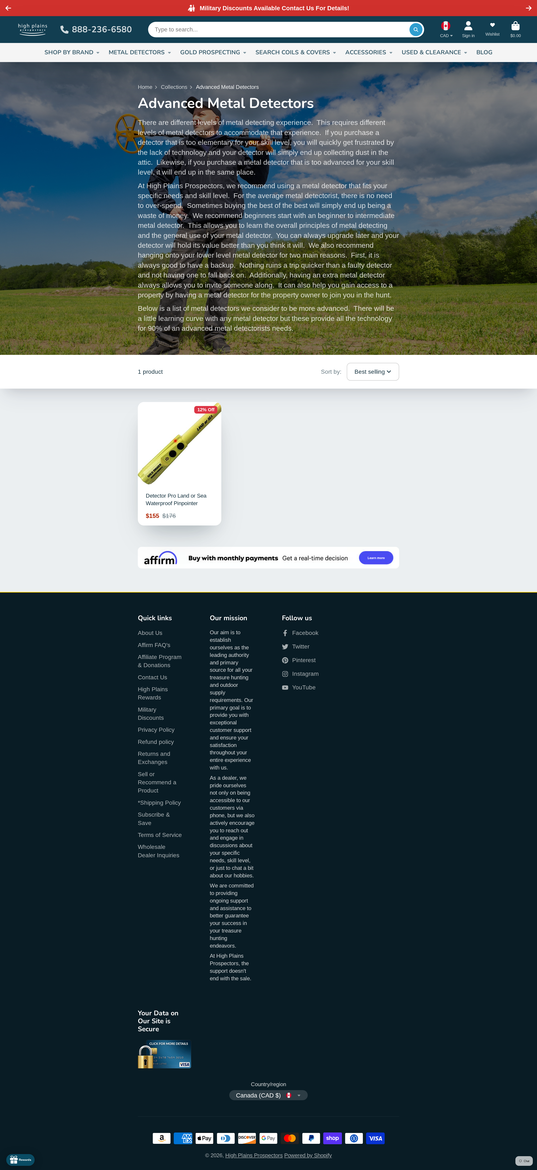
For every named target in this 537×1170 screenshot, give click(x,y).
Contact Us (152, 677)
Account (468, 29)
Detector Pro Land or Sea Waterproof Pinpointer (179, 463)
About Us (150, 633)
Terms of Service (160, 835)
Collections (174, 87)
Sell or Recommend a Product (157, 782)
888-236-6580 (102, 29)
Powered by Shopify (308, 1155)
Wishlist (492, 29)
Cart (515, 29)
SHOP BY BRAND (68, 52)
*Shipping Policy (159, 802)
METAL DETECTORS (137, 52)
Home (145, 87)
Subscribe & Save (154, 818)
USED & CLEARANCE (431, 52)
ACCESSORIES (365, 52)
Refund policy (156, 742)
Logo (33, 29)
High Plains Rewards (153, 693)
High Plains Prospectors (254, 1155)
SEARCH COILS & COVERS (292, 52)
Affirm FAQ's (154, 645)
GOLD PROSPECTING (210, 52)
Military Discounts (151, 713)
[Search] (415, 29)
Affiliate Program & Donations (159, 661)
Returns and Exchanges (154, 758)
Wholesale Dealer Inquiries (158, 851)
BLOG (484, 52)
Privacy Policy (156, 729)
